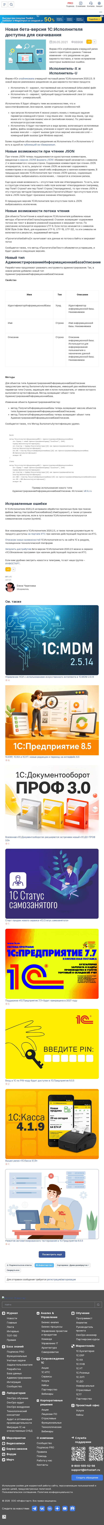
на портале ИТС (37, 533)
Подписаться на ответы (20, 1265)
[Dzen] (57, 1508)
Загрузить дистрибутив (18, 549)
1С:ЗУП (80, 1377)
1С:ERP (80, 1355)
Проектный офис (87, 1405)
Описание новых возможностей (22, 539)
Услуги (45, 1380)
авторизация (69, 1279)
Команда (46, 1339)
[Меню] (4, 4)
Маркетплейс (85, 1345)
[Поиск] (11, 4)
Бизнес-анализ (50, 1322)
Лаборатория (15, 1393)
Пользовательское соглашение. (19, 1492)
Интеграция (14, 1382)
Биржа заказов (16, 1448)
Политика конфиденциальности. (55, 1492)
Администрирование (19, 1377)
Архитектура (49, 1347)
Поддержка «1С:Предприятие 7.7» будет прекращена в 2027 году (41, 1000)
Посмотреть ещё (52, 1254)
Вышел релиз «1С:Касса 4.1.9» (21, 1160)
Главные (12, 1322)
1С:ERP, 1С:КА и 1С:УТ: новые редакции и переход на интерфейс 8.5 (42, 757)
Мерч (10, 1459)
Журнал (12, 1313)
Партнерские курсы (88, 1339)
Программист (84, 1318)
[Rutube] (72, 1508)
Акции (45, 1367)
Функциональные (17, 1356)
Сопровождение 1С (52, 1360)
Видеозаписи (15, 1443)
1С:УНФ (80, 1364)
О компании (45, 1438)
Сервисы (46, 1376)
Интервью (13, 1331)
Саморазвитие (50, 1352)
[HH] (49, 1508)
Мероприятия (16, 1438)
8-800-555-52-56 (83, 1465)
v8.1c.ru (88, 491)
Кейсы (45, 1385)
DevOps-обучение (17, 1398)
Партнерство (49, 1389)
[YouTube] (65, 1508)
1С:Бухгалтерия (85, 1351)
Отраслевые (48, 1418)
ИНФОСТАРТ (12, 563)
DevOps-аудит (15, 1402)
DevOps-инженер (86, 1335)
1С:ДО (79, 1381)
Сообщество (14, 1386)
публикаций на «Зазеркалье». (40, 144)
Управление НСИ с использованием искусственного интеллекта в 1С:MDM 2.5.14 (49, 676)
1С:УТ (79, 1368)
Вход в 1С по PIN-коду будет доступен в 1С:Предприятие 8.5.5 (39, 1080)
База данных (14, 1373)
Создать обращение (87, 1477)
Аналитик (81, 1322)
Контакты (42, 1464)
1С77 (79, 1394)
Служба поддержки (83, 1440)
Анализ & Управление (49, 1315)
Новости (12, 1318)
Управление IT (49, 1343)
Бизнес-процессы (51, 1326)
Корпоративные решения (51, 1402)
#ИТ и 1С (8, 577)
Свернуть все (13, 1270)
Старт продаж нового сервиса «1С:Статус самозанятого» (36, 920)
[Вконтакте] (42, 1508)
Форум (11, 1454)
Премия (11, 1340)
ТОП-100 (12, 1335)
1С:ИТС (45, 1372)
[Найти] (98, 1305)
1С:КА (79, 1359)
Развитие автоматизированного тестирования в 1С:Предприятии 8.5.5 (44, 1240)
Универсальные (85, 1385)
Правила (42, 1451)
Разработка (14, 1369)
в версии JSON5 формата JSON (35, 159)
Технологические (51, 1427)
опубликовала (26, 78)
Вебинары (47, 1393)
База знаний (15, 1346)
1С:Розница (82, 1372)
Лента (10, 1327)
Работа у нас (44, 1460)
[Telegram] (34, 1508)
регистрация (54, 1279)
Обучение (83, 1313)
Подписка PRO (15, 1351)
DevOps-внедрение (18, 1406)
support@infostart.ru (85, 1470)
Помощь (42, 1456)
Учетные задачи (16, 1360)
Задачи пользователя (19, 1364)
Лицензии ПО (49, 1414)
